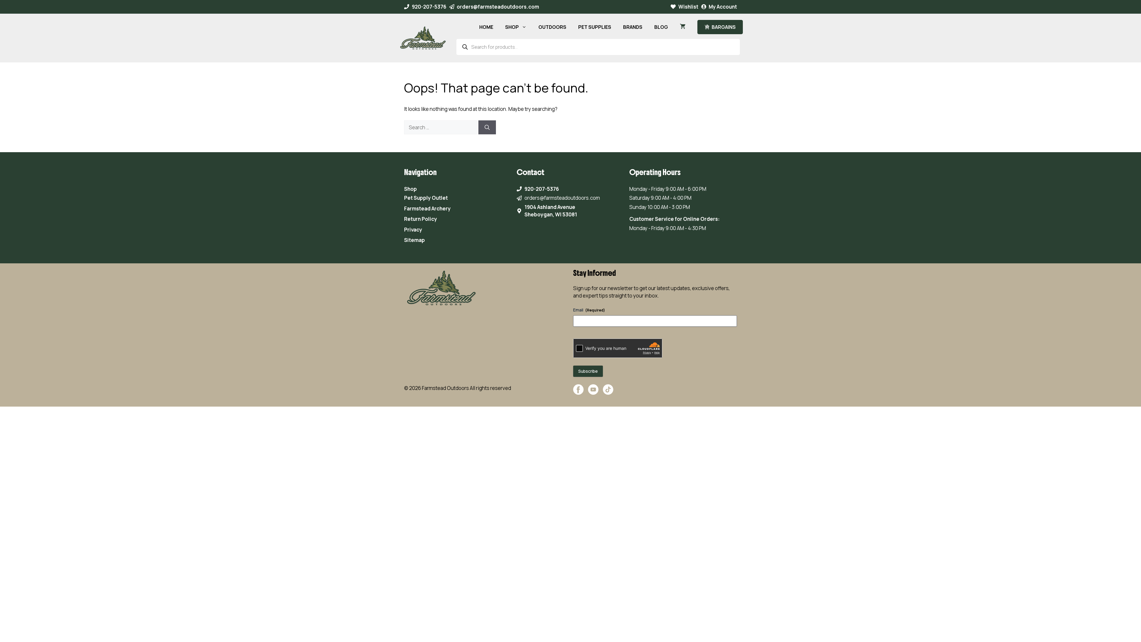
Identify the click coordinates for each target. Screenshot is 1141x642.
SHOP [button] (512, 27)
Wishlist (688, 6)
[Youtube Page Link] (593, 392)
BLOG (661, 27)
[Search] (487, 127)
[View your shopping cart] (682, 27)
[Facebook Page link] (578, 392)
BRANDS (632, 27)
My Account (723, 6)
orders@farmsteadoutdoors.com (498, 6)
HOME (486, 27)
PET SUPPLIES (594, 27)
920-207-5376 (429, 6)
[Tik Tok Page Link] (608, 392)
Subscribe (588, 371)
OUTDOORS (552, 27)
